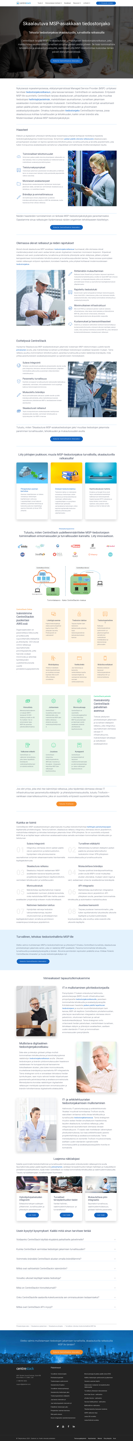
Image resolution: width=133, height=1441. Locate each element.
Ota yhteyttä (107, 1438)
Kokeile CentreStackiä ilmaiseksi (66, 61)
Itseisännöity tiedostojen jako (60, 1392)
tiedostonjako (72, 110)
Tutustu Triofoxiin (66, 804)
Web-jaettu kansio (56, 1414)
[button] (66, 1240)
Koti (114, 1438)
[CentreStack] (23, 3)
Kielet (87, 3)
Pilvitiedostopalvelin (57, 1377)
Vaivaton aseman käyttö (92, 1381)
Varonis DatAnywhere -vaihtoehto (95, 1402)
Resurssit (76, 3)
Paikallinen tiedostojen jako (59, 1407)
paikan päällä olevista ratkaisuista (79, 139)
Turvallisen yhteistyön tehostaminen (95, 1391)
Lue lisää (32, 1215)
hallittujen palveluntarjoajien (99, 827)
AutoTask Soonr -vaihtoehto (93, 1394)
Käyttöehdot (92, 1438)
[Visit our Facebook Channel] (68, 1426)
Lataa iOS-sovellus (90, 1416)
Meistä (100, 1438)
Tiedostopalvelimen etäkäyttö (60, 1396)
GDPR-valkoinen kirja (90, 1413)
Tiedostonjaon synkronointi (59, 1381)
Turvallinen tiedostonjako (59, 1374)
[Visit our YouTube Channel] (63, 1426)
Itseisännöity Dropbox (58, 1385)
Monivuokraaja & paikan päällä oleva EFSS (97, 1374)
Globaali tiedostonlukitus (65, 489)
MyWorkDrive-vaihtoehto (92, 1405)
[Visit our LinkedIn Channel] (74, 1426)
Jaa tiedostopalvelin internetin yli (61, 1403)
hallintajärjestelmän (39, 99)
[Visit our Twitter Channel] (58, 1426)
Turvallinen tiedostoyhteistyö (60, 1388)
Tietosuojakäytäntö (80, 1438)
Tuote (40, 3)
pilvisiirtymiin (56, 1167)
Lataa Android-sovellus (91, 1420)
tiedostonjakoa (22, 264)
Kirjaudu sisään (107, 3)
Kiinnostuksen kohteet (53, 3)
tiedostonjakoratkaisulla (86, 999)
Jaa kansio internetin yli (58, 1399)
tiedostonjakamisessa (83, 1118)
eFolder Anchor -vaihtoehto (93, 1398)
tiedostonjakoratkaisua (64, 249)
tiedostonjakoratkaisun (38, 92)
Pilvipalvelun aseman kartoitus (60, 1410)
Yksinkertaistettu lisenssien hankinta (95, 1409)
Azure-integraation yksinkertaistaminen (63, 1418)
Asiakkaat (67, 3)
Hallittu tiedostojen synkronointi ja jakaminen (98, 1377)
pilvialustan (21, 350)
